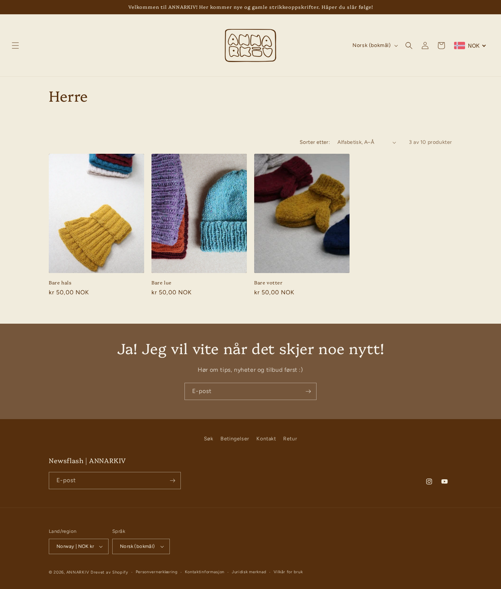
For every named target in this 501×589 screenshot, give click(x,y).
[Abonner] (308, 391)
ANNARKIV (77, 572)
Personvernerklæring (157, 572)
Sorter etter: (315, 142)
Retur (290, 439)
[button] (15, 45)
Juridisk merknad (249, 572)
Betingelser (234, 439)
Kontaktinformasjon (205, 572)
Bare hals (60, 282)
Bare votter (268, 282)
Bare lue (161, 282)
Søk (208, 439)
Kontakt (266, 439)
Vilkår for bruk (288, 572)
